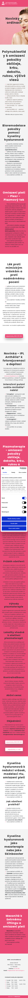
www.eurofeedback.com (11, 376)
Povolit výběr (14, 523)
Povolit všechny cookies (14, 518)
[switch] (24, 502)
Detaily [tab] (13, 472)
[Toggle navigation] (25, 3)
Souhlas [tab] (5, 472)
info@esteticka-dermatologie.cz (15, 970)
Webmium (17, 996)
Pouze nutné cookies (14, 528)
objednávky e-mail (14, 749)
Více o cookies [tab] (22, 472)
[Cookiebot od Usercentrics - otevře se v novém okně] (20, 468)
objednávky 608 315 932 (14, 336)
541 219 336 (16, 968)
